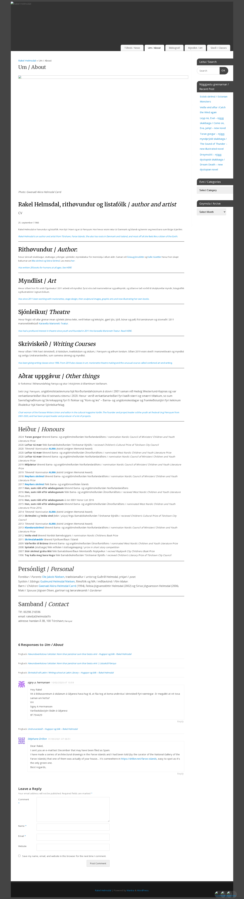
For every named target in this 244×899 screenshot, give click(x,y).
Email (22, 836)
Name (22, 825)
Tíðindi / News (132, 47)
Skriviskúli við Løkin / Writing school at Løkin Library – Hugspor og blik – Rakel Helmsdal (71, 672)
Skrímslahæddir (34, 539)
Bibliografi (174, 47)
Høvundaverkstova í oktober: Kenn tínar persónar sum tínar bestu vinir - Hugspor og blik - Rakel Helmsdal (79, 654)
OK (223, 70)
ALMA (52, 448)
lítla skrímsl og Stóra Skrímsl (46, 260)
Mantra (130, 890)
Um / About (154, 47)
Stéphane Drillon (37, 738)
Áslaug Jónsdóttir (135, 256)
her (73, 260)
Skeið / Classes (219, 47)
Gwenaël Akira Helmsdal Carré (57, 586)
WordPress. (143, 890)
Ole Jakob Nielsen (53, 577)
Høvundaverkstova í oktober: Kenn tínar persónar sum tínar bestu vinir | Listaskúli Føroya (72, 663)
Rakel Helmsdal (27, 60)
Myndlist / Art (195, 47)
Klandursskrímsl (35, 527)
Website (22, 846)
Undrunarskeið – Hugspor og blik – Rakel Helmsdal (53, 728)
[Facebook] (216, 893)
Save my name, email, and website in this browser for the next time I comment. (64, 856)
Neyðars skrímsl (34, 476)
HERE (69, 267)
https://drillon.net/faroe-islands (139, 758)
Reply (180, 721)
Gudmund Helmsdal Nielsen (57, 581)
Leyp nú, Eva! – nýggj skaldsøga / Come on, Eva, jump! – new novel (213, 123)
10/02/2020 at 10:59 (62, 682)
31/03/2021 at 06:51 (59, 739)
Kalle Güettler (154, 256)
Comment (22, 801)
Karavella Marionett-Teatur (53, 323)
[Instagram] (222, 893)
